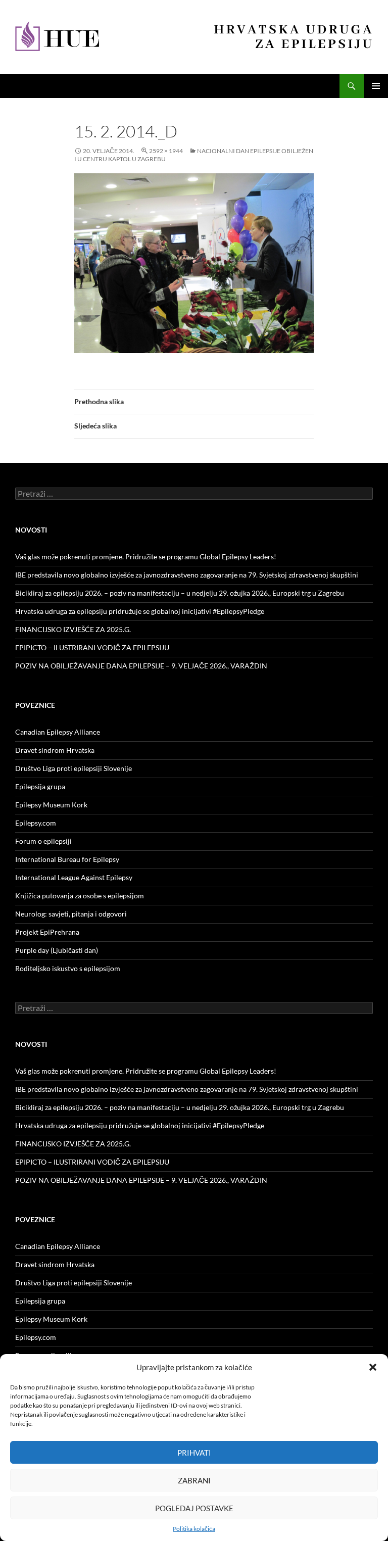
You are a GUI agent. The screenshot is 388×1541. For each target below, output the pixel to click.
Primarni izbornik (376, 86)
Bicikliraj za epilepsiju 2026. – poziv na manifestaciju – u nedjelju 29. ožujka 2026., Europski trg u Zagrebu (179, 593)
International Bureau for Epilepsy (67, 859)
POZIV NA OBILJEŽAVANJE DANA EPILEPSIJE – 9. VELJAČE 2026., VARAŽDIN (141, 665)
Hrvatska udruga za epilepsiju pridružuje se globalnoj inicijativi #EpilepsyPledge (139, 611)
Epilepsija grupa (40, 786)
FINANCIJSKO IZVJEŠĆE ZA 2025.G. (73, 629)
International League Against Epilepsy (73, 877)
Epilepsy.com (35, 822)
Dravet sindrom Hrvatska (54, 750)
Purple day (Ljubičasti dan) (56, 950)
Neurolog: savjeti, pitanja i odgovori (71, 913)
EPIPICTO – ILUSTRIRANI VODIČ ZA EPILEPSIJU (92, 647)
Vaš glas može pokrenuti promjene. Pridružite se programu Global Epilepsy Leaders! (145, 556)
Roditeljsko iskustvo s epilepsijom (67, 968)
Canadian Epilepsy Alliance (57, 732)
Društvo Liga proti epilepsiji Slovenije (73, 768)
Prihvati (194, 1452)
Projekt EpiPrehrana (47, 932)
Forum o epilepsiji (43, 841)
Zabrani (194, 1480)
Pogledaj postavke (194, 1508)
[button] (373, 1367)
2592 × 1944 (166, 151)
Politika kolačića (194, 1528)
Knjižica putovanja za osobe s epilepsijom (79, 895)
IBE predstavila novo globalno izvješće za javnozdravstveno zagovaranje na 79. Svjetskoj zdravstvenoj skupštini (186, 574)
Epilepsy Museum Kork (51, 804)
